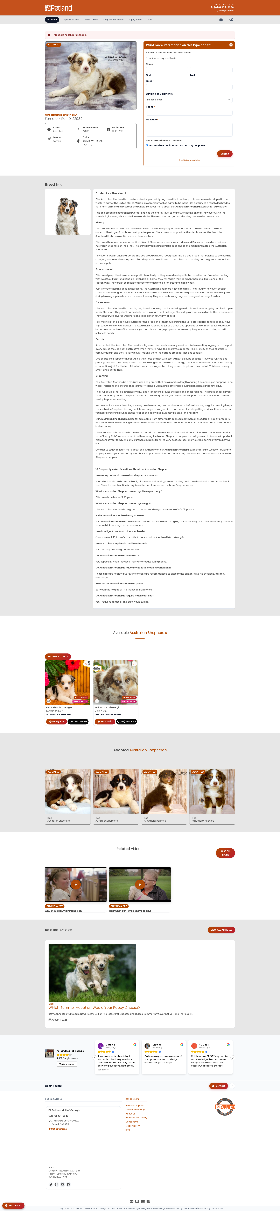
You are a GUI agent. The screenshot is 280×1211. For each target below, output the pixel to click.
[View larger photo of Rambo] (134, 663)
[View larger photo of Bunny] (86, 663)
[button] (233, 1057)
